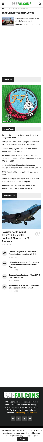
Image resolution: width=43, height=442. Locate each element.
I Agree (22, 439)
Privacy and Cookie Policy (27, 436)
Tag (9, 8)
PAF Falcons (19, 24)
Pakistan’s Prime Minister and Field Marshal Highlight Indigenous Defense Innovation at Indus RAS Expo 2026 (21, 158)
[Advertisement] (21, 52)
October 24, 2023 (31, 24)
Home (4, 8)
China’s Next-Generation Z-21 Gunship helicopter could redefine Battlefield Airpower (24, 264)
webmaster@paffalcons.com (26, 413)
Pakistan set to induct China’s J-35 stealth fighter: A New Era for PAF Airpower (16, 237)
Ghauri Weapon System (20, 8)
